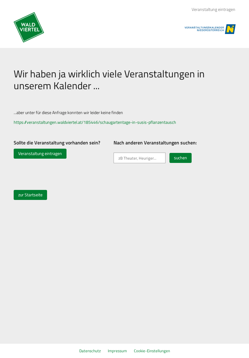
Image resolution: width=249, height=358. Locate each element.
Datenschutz (90, 351)
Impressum (117, 351)
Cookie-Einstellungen (152, 351)
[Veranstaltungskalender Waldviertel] (29, 27)
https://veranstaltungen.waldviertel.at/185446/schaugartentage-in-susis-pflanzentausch (95, 122)
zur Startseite (30, 194)
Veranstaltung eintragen (213, 9)
